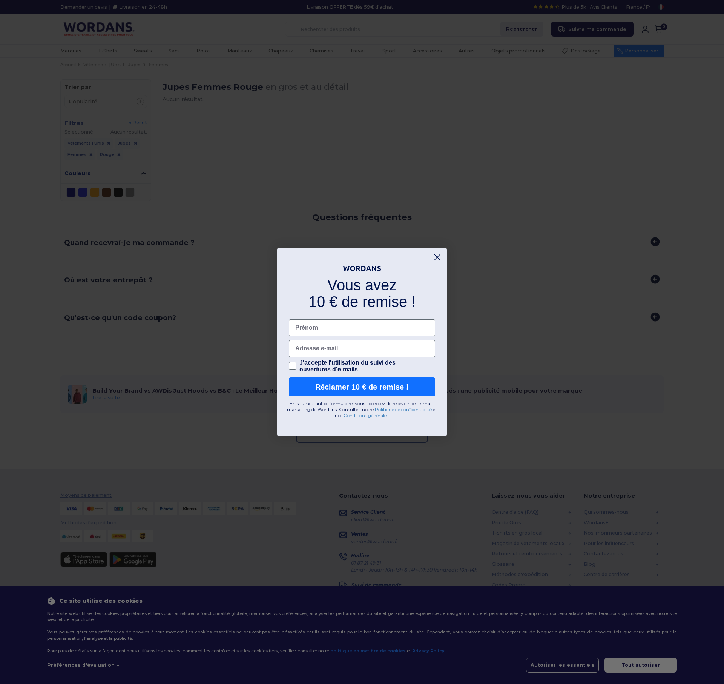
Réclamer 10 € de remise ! (362, 387)
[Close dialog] (437, 257)
